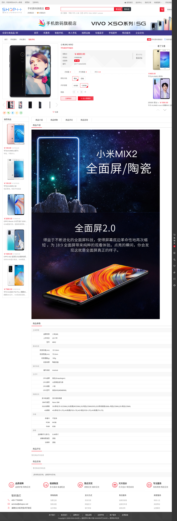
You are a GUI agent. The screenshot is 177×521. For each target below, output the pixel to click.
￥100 (77, 60)
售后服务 (126, 32)
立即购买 (68, 98)
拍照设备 (86, 32)
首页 (36, 32)
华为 (73, 13)
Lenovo (100, 13)
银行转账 (88, 508)
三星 (81, 13)
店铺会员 (42, 13)
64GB (76, 85)
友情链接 (125, 515)
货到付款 (88, 500)
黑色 (75, 78)
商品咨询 (84, 119)
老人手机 (72, 32)
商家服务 (157, 2)
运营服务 (157, 508)
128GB (84, 85)
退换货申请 (123, 504)
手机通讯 (22, 39)
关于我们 (52, 515)
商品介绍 (39, 119)
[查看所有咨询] (50, 474)
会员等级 (53, 508)
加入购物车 (87, 98)
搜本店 (126, 9)
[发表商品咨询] (38, 474)
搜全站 (118, 9)
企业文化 (140, 32)
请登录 (27, 2)
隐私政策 (88, 515)
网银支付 (88, 504)
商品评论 (69, 119)
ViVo (90, 13)
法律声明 (101, 515)
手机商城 (168, 2)
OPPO (86, 13)
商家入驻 (157, 500)
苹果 (70, 13)
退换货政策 (123, 500)
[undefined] (30, 71)
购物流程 (53, 504)
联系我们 (64, 515)
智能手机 (59, 32)
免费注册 (53, 500)
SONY (95, 13)
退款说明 (122, 508)
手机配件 (113, 32)
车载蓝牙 (99, 32)
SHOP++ (106, 518)
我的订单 (148, 2)
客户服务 (113, 515)
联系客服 (169, 39)
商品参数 (54, 119)
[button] (165, 110)
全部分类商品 (8, 32)
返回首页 (129, 2)
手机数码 (13, 39)
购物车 (169, 9)
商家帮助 (157, 504)
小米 (77, 13)
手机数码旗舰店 (36, 8)
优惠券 (46, 32)
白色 (82, 78)
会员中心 (139, 2)
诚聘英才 (76, 515)
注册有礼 (36, 2)
